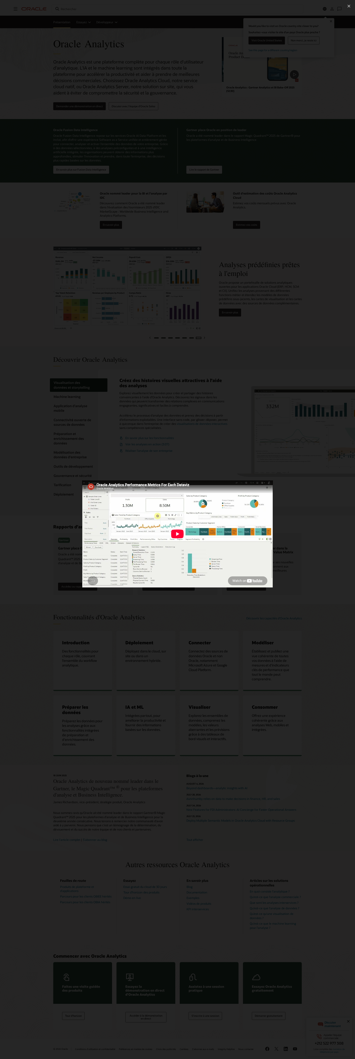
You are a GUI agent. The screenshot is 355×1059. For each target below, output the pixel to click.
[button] (348, 6)
